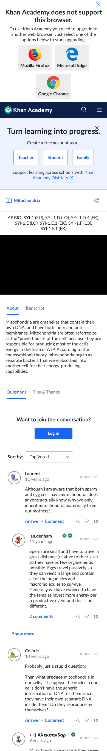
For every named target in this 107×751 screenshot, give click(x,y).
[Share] (97, 200)
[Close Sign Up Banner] (97, 128)
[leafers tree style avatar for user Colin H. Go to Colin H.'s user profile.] (13, 654)
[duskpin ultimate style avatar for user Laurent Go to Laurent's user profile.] (13, 477)
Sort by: (15, 457)
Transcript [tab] (34, 308)
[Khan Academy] (26, 110)
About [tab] (13, 308)
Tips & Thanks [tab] (46, 392)
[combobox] (49, 456)
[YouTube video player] (53, 265)
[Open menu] (99, 110)
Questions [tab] (16, 392)
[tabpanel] (53, 344)
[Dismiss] (98, 4)
